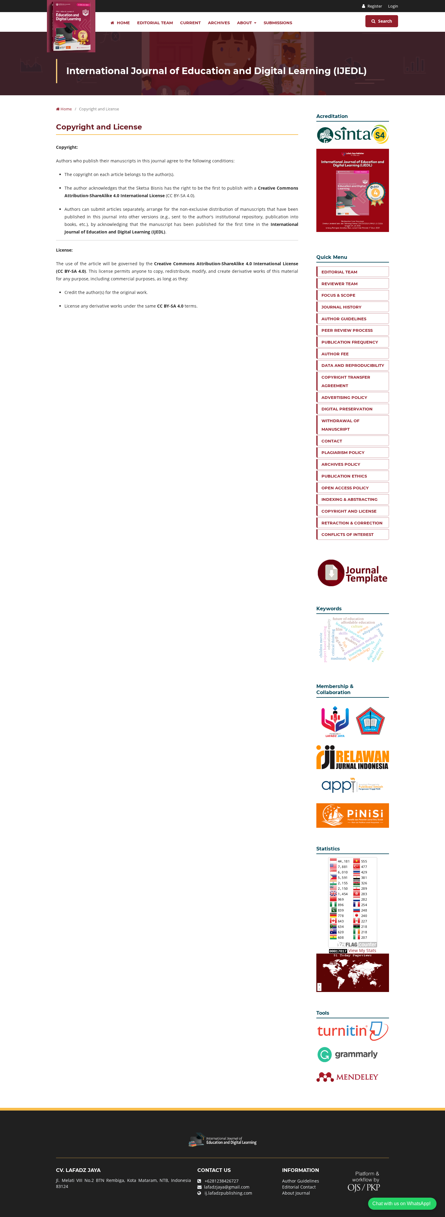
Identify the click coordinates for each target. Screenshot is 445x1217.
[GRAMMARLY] (347, 1076)
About (245, 22)
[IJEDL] (222, 1139)
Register (374, 6)
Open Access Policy (345, 487)
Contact (331, 441)
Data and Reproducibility (352, 365)
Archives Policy (340, 464)
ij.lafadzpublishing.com (228, 1193)
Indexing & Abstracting (349, 499)
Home (123, 22)
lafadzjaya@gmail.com (226, 1187)
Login (393, 6)
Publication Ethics (344, 476)
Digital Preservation (347, 408)
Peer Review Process (347, 330)
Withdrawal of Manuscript (340, 425)
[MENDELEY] (347, 1054)
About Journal (296, 1193)
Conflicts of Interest (347, 534)
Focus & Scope (338, 295)
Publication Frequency (349, 342)
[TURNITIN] (352, 1031)
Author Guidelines (343, 318)
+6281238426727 (222, 1181)
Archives (219, 22)
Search (384, 21)
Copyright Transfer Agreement (345, 381)
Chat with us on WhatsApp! (401, 1203)
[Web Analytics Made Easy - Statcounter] (338, 950)
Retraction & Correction (352, 522)
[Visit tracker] (352, 972)
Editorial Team (155, 22)
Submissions (278, 22)
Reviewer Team (339, 283)
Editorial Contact (299, 1187)
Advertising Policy (344, 397)
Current (190, 22)
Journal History (341, 307)
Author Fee (335, 353)
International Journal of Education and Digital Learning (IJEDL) (216, 71)
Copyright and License (349, 511)
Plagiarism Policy (342, 452)
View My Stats (362, 950)
